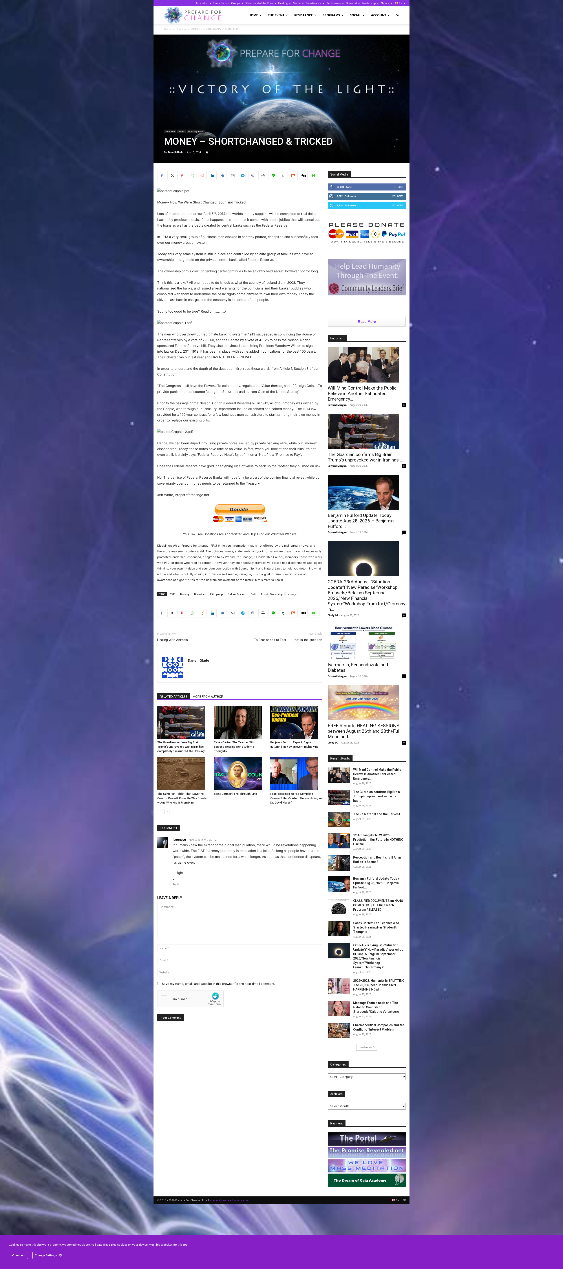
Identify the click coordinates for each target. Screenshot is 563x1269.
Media (297, 3)
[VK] (222, 175)
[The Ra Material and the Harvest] (339, 819)
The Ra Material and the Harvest (376, 814)
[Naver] (313, 175)
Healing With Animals (172, 640)
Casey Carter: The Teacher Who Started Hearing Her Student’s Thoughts (234, 747)
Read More (367, 322)
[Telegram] (242, 175)
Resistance (303, 15)
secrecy (291, 594)
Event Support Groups (226, 3)
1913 (172, 594)
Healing (283, 3)
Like (400, 187)
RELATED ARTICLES (173, 696)
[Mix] (293, 175)
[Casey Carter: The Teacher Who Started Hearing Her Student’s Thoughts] (240, 722)
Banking (184, 594)
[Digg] (303, 175)
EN (400, 3)
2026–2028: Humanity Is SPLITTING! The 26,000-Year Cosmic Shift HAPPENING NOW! (379, 985)
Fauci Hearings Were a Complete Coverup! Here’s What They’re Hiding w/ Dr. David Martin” (296, 798)
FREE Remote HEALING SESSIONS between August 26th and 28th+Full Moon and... (364, 731)
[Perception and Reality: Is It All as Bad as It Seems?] (339, 863)
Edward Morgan (337, 405)
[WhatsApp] (192, 175)
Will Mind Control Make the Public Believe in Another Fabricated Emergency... (362, 393)
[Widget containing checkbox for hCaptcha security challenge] (190, 999)
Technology (334, 3)
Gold (253, 594)
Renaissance (313, 3)
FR (404, 1200)
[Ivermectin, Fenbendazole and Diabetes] (367, 641)
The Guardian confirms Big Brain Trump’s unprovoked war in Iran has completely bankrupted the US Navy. (181, 747)
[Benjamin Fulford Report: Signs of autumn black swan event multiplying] (296, 722)
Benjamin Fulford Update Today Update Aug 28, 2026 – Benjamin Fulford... (361, 521)
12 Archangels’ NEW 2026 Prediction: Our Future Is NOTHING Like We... (378, 839)
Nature (385, 3)
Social (355, 15)
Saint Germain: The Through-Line (235, 793)
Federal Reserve (237, 594)
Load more (365, 1047)
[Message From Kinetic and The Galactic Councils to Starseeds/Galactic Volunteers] (339, 1008)
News (182, 131)
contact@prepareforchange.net (229, 1200)
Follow (397, 196)
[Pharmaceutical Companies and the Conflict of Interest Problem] (339, 1030)
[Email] (232, 175)
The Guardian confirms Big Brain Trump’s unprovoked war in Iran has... (365, 457)
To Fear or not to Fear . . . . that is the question (288, 640)
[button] (397, 15)
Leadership (369, 3)
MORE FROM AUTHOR (208, 696)
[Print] (262, 175)
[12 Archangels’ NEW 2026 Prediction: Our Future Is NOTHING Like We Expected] (339, 840)
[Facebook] (161, 175)
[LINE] (273, 175)
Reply (176, 884)
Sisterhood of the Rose (259, 3)
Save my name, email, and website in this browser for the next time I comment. (218, 983)
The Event (276, 15)
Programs (331, 15)
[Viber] (252, 175)
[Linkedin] (212, 175)
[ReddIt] (202, 175)
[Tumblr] (283, 175)
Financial (351, 3)
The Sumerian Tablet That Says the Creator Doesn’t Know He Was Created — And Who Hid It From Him (182, 798)
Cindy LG (333, 615)
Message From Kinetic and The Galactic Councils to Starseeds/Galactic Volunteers (376, 1007)
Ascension (202, 3)
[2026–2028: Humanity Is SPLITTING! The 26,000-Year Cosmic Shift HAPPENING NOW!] (339, 986)
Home (253, 15)
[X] (171, 175)
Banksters (199, 594)
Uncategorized (195, 131)
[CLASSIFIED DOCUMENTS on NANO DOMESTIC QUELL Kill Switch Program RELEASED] (339, 906)
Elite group (216, 594)
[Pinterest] (181, 175)
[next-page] (167, 811)
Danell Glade (175, 152)
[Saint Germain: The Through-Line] (240, 773)
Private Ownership (272, 594)
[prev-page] (160, 811)
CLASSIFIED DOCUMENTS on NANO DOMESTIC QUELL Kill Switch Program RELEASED (378, 905)
